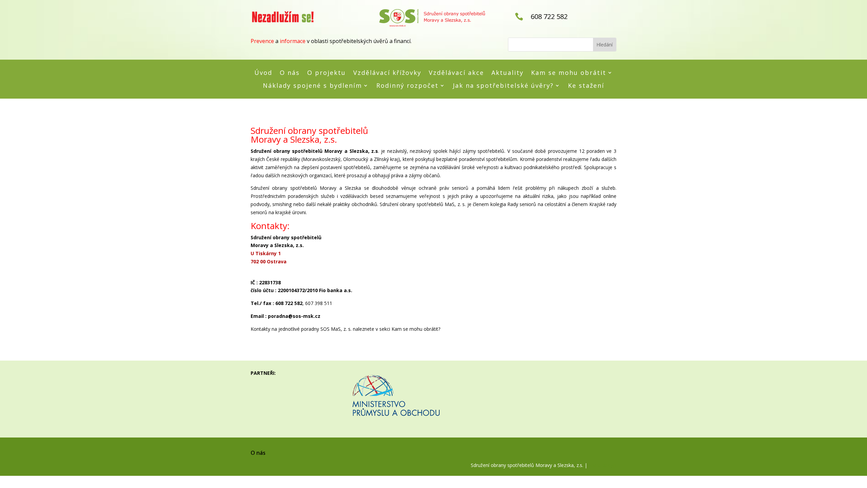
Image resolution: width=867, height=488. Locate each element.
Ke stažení (586, 85)
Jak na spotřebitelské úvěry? (503, 85)
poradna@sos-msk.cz (294, 316)
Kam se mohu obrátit (568, 73)
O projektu (326, 73)
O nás (290, 73)
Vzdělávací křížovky (387, 73)
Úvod (263, 73)
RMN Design (602, 465)
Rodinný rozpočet (407, 85)
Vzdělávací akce (456, 73)
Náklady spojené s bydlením (312, 85)
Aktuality (507, 73)
